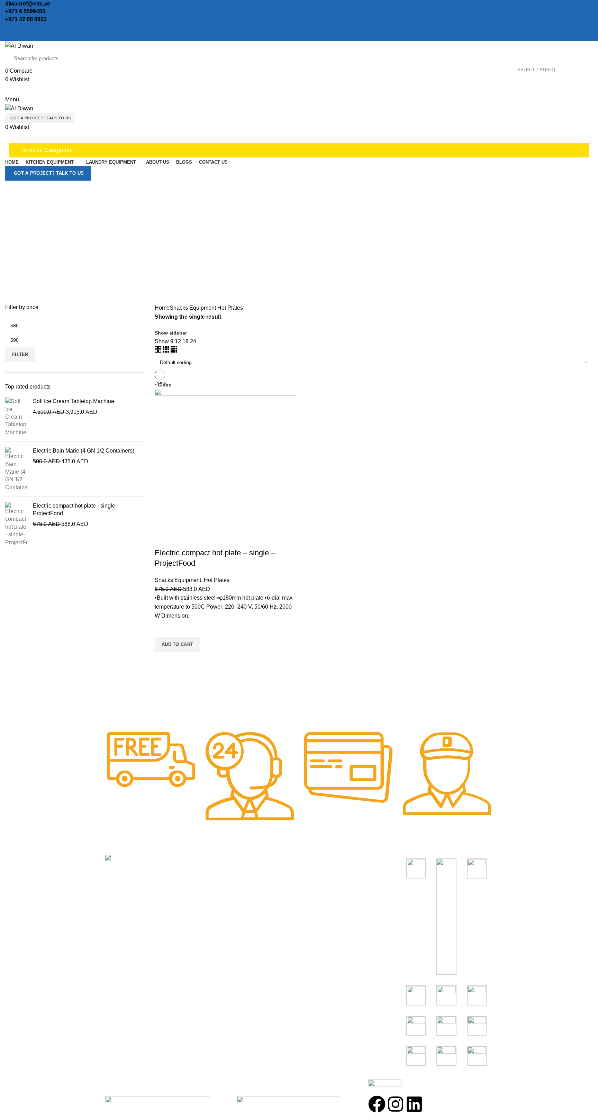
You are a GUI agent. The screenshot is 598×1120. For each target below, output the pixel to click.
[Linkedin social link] (25, 27)
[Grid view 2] (159, 351)
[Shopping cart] (8, 138)
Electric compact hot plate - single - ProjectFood (75, 509)
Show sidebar (171, 332)
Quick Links (222, 861)
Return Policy (220, 899)
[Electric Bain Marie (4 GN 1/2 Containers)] (16, 469)
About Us (215, 887)
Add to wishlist (163, 628)
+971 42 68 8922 (26, 19)
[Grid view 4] (174, 351)
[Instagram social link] (17, 27)
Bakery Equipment (325, 887)
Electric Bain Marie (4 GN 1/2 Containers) (83, 451)
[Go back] (299, 196)
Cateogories (322, 861)
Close (164, 384)
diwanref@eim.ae (27, 4)
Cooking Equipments (328, 874)
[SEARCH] (580, 58)
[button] (177, 644)
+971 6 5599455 (25, 11)
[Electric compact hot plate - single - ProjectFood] (16, 524)
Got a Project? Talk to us (40, 118)
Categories (302, 243)
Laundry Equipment (326, 912)
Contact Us (217, 912)
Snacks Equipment (193, 308)
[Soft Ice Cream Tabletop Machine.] (16, 417)
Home (162, 308)
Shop (210, 874)
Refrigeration (318, 899)
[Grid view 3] (167, 351)
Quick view (163, 660)
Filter (20, 354)
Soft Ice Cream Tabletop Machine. (74, 401)
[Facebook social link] (9, 27)
